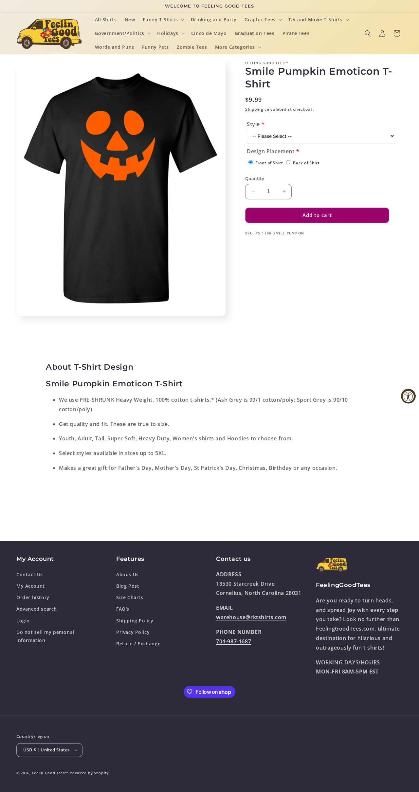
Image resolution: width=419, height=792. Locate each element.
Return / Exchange (138, 643)
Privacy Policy (133, 632)
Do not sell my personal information (45, 636)
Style (253, 123)
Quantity (254, 178)
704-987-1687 (233, 641)
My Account (30, 585)
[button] (163, 20)
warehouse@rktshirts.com (251, 616)
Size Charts (129, 597)
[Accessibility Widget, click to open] (408, 396)
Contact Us (29, 574)
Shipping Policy (135, 620)
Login (23, 620)
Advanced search (36, 609)
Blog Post (127, 585)
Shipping (254, 109)
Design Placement (271, 151)
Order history (32, 597)
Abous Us (127, 574)
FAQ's (122, 609)
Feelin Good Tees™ (50, 772)
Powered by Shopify (89, 772)
